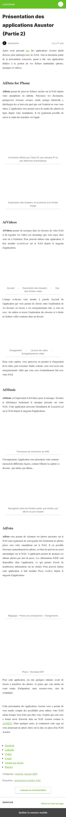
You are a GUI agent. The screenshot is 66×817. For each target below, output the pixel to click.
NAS (38, 780)
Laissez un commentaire (33, 790)
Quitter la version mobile (33, 812)
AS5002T (7, 723)
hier (27, 50)
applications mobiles (24, 780)
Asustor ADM (30, 774)
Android (19, 774)
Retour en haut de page (52, 803)
